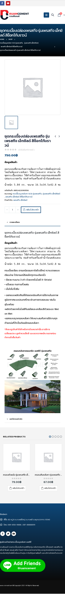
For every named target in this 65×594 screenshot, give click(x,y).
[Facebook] (2, 3)
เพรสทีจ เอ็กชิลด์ (20, 200)
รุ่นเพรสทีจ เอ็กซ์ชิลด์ (51, 193)
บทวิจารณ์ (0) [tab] (16, 419)
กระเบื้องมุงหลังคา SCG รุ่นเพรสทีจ (27, 193)
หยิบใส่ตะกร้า (32, 209)
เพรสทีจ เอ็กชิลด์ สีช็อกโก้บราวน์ (18, 196)
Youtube (13, 533)
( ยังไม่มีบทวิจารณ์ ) (26, 149)
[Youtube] (8, 3)
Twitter (8, 533)
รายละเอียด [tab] (15, 222)
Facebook (2, 533)
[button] (50, 436)
